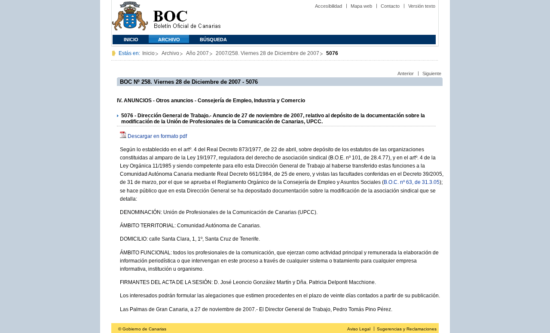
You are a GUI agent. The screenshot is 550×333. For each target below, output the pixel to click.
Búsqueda (213, 39)
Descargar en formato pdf (157, 136)
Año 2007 (197, 53)
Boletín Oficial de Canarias (187, 17)
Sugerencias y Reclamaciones (407, 329)
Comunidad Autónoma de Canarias (130, 17)
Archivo (169, 39)
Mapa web (361, 6)
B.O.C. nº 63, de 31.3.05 (412, 182)
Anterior (405, 73)
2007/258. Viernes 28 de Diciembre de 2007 (267, 53)
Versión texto (421, 6)
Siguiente (431, 73)
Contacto (390, 6)
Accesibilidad (328, 6)
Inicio (131, 39)
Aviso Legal (358, 329)
